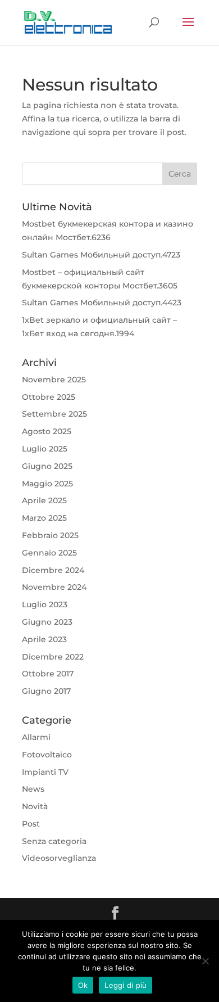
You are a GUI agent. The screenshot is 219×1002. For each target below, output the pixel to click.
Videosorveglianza (59, 858)
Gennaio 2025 (49, 553)
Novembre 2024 (54, 587)
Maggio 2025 (47, 484)
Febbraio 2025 (50, 535)
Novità (35, 806)
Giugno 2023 (47, 622)
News (33, 789)
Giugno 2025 (47, 466)
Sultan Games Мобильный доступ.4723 (101, 255)
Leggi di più (125, 985)
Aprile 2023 (44, 639)
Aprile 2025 (44, 500)
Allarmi (36, 737)
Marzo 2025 (44, 518)
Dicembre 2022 (53, 657)
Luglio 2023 (44, 604)
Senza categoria (54, 841)
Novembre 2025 (54, 379)
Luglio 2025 (44, 449)
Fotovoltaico (47, 755)
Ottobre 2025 (48, 397)
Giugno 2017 (46, 691)
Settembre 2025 (54, 414)
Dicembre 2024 (53, 570)
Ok (83, 985)
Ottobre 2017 (48, 674)
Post (31, 824)
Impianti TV (45, 772)
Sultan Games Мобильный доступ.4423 (101, 302)
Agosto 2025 (46, 431)
